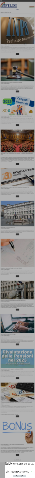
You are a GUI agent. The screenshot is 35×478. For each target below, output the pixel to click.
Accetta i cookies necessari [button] (19, 476)
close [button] (33, 462)
